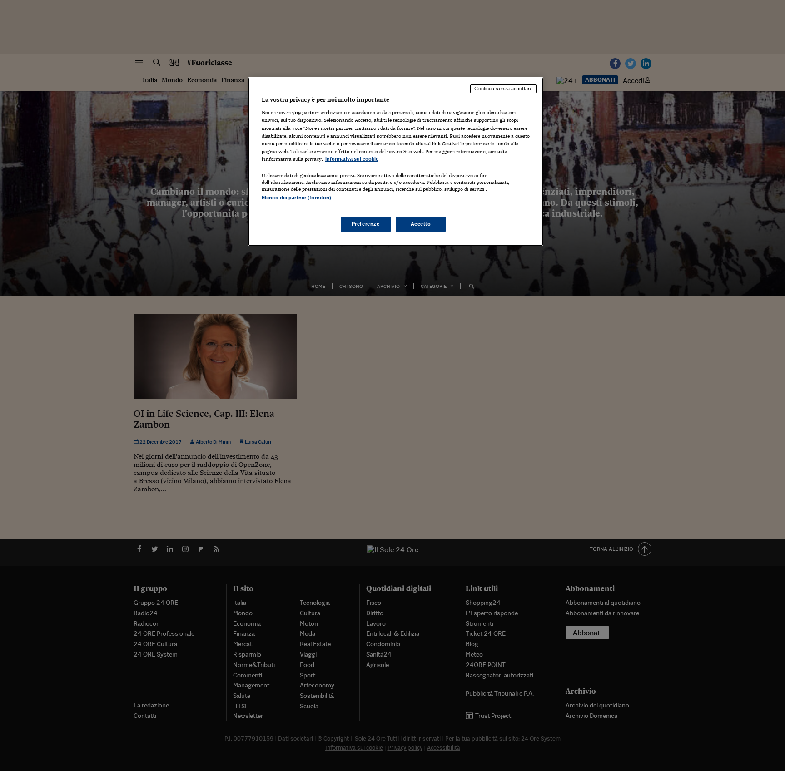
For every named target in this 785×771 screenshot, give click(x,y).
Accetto (421, 224)
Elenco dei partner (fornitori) (296, 197)
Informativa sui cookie (351, 159)
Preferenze (366, 224)
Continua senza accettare (503, 88)
